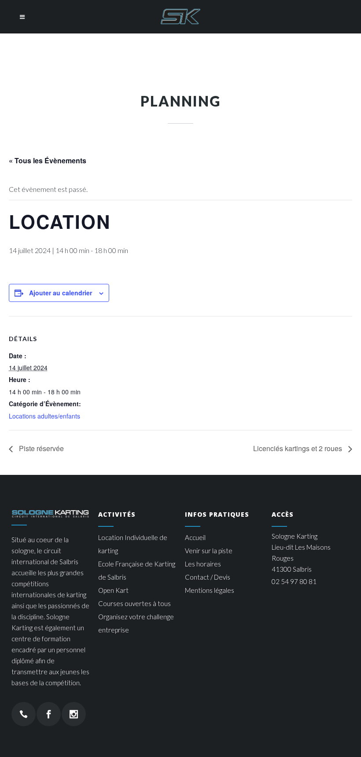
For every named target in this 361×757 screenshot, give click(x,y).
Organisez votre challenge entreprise (136, 623)
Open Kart (113, 590)
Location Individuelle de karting (132, 544)
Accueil (195, 537)
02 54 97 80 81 (294, 581)
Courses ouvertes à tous (134, 603)
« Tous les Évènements (47, 160)
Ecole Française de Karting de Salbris (136, 570)
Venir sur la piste (208, 551)
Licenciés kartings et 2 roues (298, 448)
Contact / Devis (207, 577)
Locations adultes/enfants (44, 416)
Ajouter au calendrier (60, 292)
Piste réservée (40, 448)
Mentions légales (209, 590)
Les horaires (203, 564)
